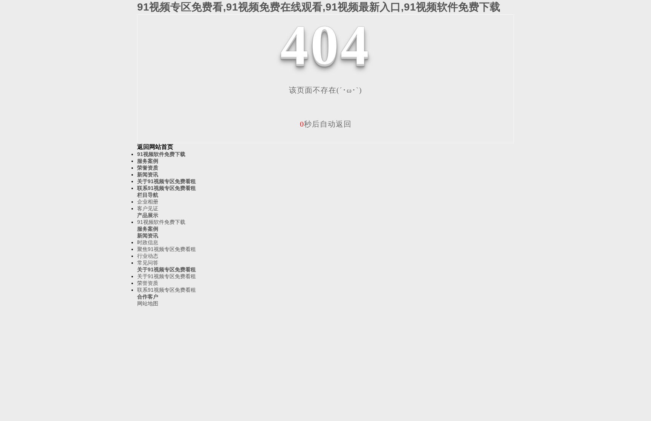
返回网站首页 (155, 147)
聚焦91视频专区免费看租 (166, 249)
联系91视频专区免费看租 (166, 188)
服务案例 (147, 161)
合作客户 (147, 297)
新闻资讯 (147, 174)
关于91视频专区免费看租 (166, 181)
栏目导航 (147, 195)
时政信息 (147, 242)
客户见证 (147, 208)
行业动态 (147, 256)
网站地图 (147, 303)
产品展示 (147, 215)
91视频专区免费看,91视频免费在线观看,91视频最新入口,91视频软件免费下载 (318, 7)
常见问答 (147, 263)
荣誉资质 (147, 168)
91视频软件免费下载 (161, 154)
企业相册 (147, 202)
